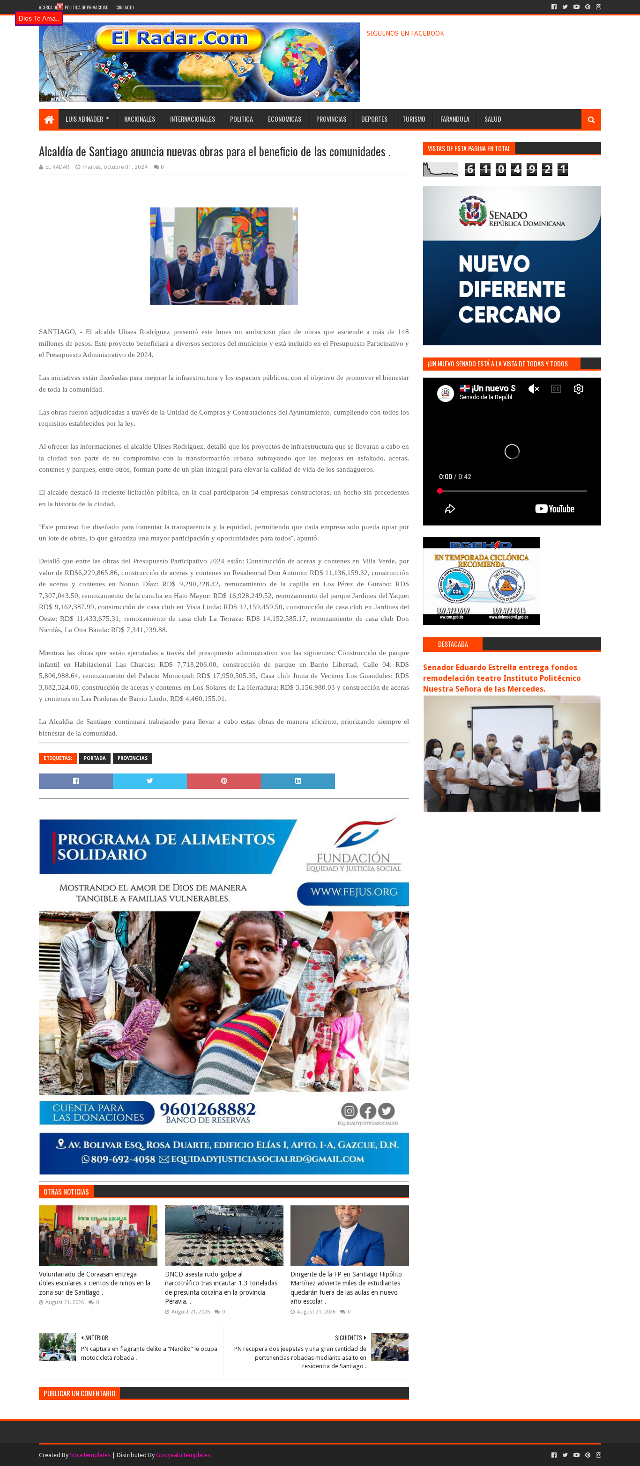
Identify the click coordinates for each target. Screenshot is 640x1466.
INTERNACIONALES (192, 119)
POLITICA (241, 119)
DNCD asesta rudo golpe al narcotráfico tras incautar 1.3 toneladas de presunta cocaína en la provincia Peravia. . (221, 1288)
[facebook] (554, 7)
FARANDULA (454, 119)
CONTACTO (124, 7)
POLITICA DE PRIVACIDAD (86, 7)
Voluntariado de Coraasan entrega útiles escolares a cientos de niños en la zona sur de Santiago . (94, 1283)
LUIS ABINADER (84, 119)
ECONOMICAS (284, 119)
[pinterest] (587, 7)
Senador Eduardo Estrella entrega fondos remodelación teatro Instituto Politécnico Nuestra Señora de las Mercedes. (502, 678)
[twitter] (565, 7)
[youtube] (576, 7)
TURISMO (413, 119)
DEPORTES (374, 119)
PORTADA (95, 758)
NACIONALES (139, 119)
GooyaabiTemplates (183, 1455)
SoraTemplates (90, 1455)
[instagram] (597, 7)
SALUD (492, 119)
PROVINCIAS (331, 119)
